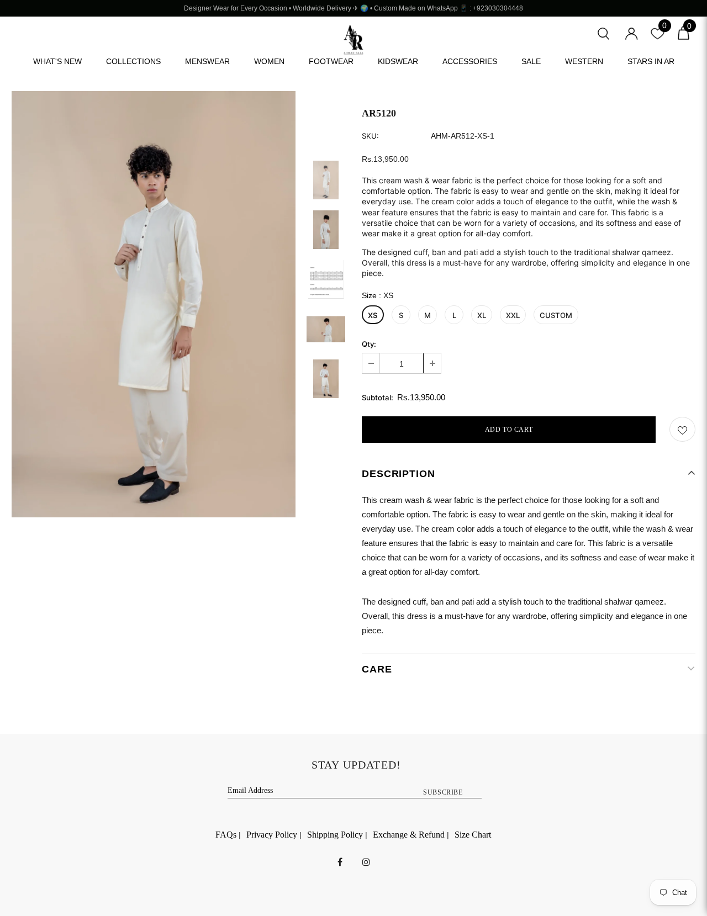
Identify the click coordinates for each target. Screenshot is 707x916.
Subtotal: (377, 398)
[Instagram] (366, 861)
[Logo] (353, 40)
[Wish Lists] (682, 429)
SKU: (370, 136)
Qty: (369, 344)
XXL (513, 315)
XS (373, 315)
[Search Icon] (603, 32)
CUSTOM (556, 315)
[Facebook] (340, 861)
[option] (154, 304)
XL (481, 315)
